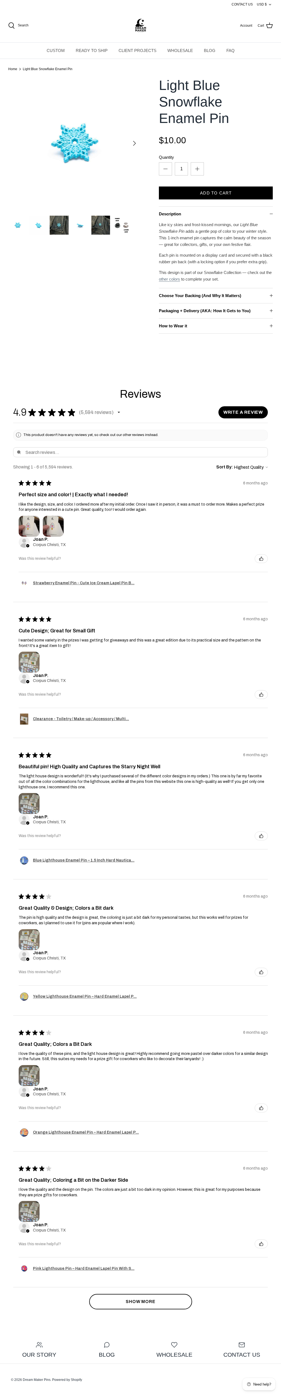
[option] (74, 143)
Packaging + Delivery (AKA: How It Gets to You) (205, 310)
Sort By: (224, 467)
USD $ (262, 4)
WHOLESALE (180, 50)
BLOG (209, 50)
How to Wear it (173, 325)
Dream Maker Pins (36, 1380)
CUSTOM (56, 50)
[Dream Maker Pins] (140, 26)
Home (12, 69)
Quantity (166, 157)
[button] (119, 412)
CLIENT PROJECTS (137, 50)
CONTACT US (242, 4)
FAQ (230, 50)
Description (170, 214)
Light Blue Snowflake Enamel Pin (47, 69)
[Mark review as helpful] (261, 558)
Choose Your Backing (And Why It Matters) (200, 295)
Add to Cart (216, 193)
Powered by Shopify (67, 1380)
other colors (169, 279)
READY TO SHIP (92, 50)
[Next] (134, 143)
